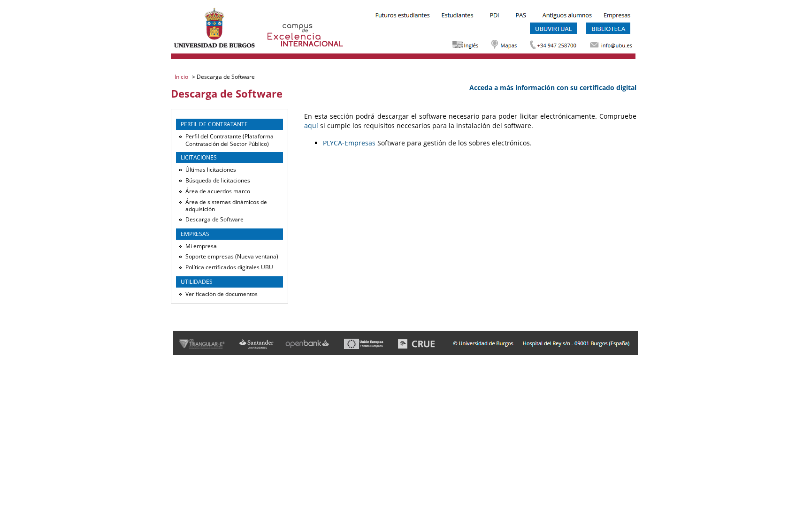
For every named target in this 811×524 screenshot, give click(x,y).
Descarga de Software (214, 219)
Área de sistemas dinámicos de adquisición (226, 205)
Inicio (182, 77)
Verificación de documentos (221, 294)
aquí (311, 125)
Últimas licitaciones (210, 170)
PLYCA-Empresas (349, 142)
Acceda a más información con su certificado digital (552, 87)
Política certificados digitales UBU (229, 267)
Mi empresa (201, 246)
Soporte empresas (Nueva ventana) (231, 256)
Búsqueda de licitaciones (217, 180)
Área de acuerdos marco (217, 191)
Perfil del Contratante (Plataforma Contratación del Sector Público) (229, 140)
